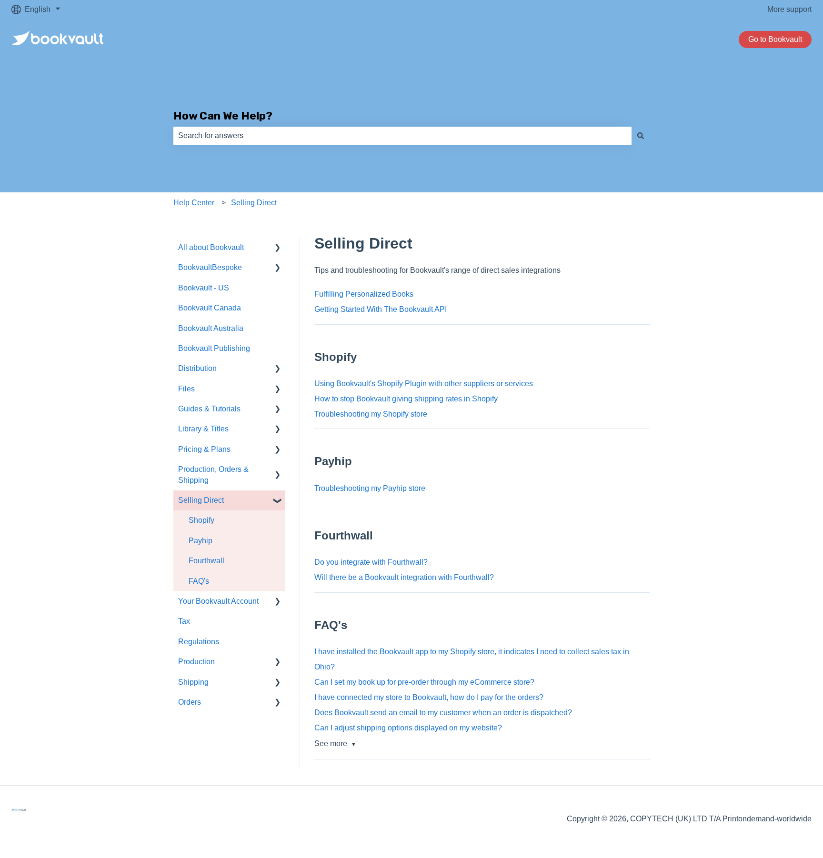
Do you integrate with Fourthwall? (371, 562)
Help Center (193, 203)
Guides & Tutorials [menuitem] (209, 409)
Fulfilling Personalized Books (363, 294)
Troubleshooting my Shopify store (370, 414)
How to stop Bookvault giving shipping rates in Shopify (406, 399)
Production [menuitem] (196, 662)
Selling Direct (254, 203)
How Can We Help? (222, 115)
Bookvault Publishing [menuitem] (214, 348)
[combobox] (402, 136)
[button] (277, 248)
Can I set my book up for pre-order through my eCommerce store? (424, 682)
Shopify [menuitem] (201, 520)
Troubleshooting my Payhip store (369, 488)
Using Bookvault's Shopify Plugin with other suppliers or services (423, 383)
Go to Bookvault (775, 39)
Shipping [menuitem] (193, 682)
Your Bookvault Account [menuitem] (218, 601)
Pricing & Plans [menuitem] (204, 449)
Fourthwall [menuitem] (206, 561)
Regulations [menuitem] (198, 642)
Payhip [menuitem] (200, 541)
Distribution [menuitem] (197, 368)
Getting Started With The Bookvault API (380, 309)
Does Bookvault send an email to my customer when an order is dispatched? (443, 712)
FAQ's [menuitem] (199, 581)
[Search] (641, 136)
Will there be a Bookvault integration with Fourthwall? (404, 577)
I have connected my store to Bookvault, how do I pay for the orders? (428, 697)
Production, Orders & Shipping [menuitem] (213, 474)
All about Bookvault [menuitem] (211, 247)
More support (789, 9)
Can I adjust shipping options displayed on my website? (408, 728)
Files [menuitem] (186, 389)
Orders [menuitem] (189, 702)
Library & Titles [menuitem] (203, 429)
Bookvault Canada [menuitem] (209, 308)
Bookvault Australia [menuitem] (210, 328)
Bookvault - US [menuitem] (203, 288)
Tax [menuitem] (184, 621)
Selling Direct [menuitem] (201, 500)
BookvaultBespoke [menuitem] (210, 267)
